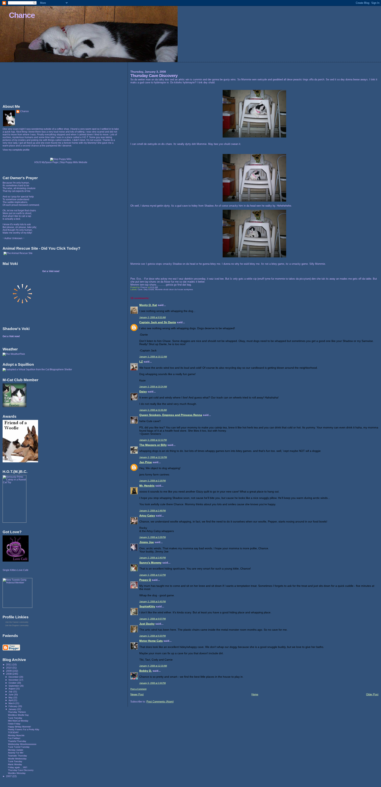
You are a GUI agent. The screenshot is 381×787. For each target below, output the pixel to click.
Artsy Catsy (147, 515)
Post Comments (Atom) (160, 701)
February (13, 706)
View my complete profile (16, 149)
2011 (9, 664)
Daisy (143, 391)
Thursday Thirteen (17, 712)
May (11, 697)
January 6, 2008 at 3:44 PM (152, 683)
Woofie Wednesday (17, 758)
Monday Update (15, 750)
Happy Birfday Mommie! (19, 726)
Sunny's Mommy (150, 562)
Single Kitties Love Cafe (15, 570)
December (14, 677)
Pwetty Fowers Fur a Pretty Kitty (23, 729)
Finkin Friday (14, 724)
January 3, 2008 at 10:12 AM (153, 356)
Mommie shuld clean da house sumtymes (174, 289)
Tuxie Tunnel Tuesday (19, 747)
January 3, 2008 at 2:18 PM (152, 480)
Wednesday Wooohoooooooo (22, 744)
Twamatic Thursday (17, 755)
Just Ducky (147, 623)
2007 (9, 776)
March (12, 703)
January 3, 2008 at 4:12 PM (152, 575)
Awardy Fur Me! (15, 752)
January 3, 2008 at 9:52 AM (152, 317)
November (14, 680)
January (13, 709)
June (11, 694)
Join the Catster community (16, 622)
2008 (9, 674)
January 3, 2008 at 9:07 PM (152, 619)
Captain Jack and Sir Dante (157, 322)
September (14, 686)
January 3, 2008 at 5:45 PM (152, 601)
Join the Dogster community (17, 625)
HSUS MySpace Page (46, 162)
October (13, 683)
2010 (9, 667)
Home (254, 694)
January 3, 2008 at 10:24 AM (153, 386)
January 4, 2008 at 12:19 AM (153, 666)
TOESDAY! (13, 732)
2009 (9, 671)
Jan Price (145, 462)
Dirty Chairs (149, 289)
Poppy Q (145, 579)
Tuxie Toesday (15, 718)
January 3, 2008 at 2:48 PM (152, 510)
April (11, 700)
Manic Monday (15, 764)
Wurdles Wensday (17, 773)
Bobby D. (145, 670)
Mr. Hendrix (147, 485)
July (11, 691)
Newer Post (137, 694)
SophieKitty (147, 606)
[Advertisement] (20, 82)
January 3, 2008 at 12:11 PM (153, 440)
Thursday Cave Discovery (21, 770)
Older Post (372, 694)
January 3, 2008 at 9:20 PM (152, 636)
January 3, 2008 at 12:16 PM (153, 457)
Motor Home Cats (151, 640)
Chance (22, 15)
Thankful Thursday (17, 741)
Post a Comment (138, 689)
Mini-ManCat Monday (18, 721)
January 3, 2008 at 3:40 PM (152, 557)
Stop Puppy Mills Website (73, 162)
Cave (140, 289)
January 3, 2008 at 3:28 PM (152, 537)
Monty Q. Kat (148, 305)
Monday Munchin (16, 735)
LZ (141, 361)
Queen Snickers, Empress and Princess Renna (170, 415)
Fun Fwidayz (14, 738)
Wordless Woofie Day (18, 715)
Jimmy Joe (146, 542)
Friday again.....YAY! (17, 767)
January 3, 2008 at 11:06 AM (153, 410)
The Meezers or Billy (153, 444)
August (12, 688)
